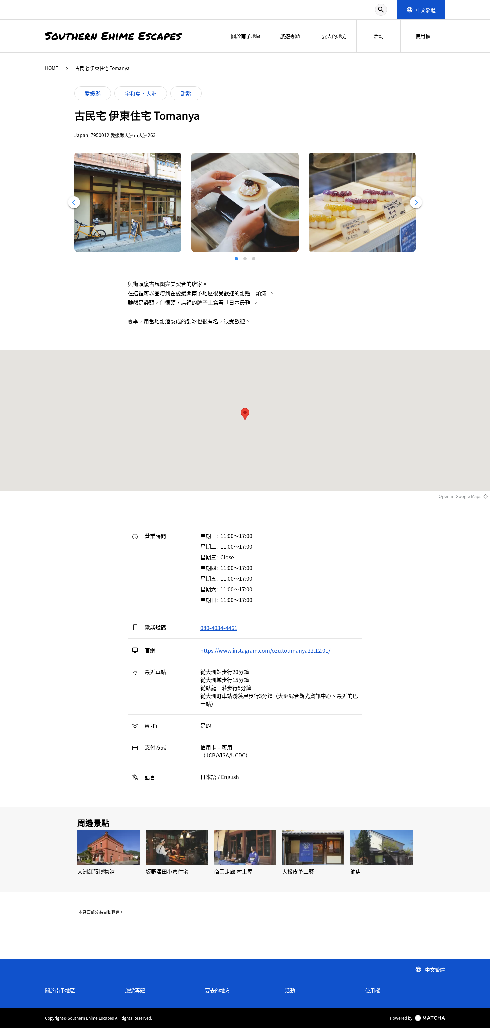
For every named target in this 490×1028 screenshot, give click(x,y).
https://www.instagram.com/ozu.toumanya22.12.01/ (265, 650)
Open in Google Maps (460, 496)
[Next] (416, 202)
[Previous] (74, 202)
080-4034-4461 (218, 628)
